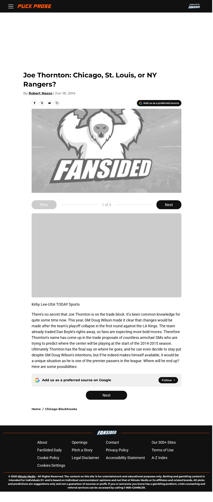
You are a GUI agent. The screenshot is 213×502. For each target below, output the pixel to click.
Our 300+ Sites (164, 442)
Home (36, 409)
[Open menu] (10, 6)
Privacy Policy (117, 450)
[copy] (57, 103)
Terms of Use (163, 450)
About (42, 442)
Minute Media (26, 476)
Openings (79, 442)
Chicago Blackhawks (61, 409)
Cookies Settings (51, 465)
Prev (44, 205)
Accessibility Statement (125, 458)
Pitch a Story (82, 450)
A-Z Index (159, 458)
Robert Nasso (40, 93)
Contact (112, 442)
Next (169, 205)
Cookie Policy (48, 458)
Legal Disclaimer (85, 458)
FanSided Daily (49, 450)
